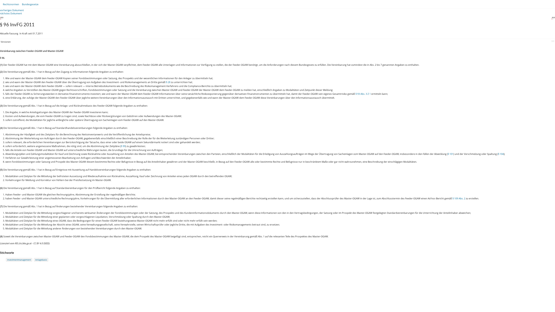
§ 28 (168, 82)
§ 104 (501, 154)
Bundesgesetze (30, 4)
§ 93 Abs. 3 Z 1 (363, 93)
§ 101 (450, 154)
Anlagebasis (41, 259)
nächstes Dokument (11, 13)
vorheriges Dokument (12, 10)
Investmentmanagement (19, 259)
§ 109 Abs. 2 (459, 198)
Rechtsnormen (11, 4)
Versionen (6, 41)
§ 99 (123, 146)
